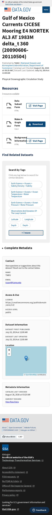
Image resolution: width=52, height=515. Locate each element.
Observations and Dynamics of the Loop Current (24, 212)
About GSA (7, 467)
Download (38, 124)
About (4, 427)
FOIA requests (9, 476)
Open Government (15, 427)
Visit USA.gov (9, 509)
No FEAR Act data (10, 481)
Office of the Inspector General (17, 485)
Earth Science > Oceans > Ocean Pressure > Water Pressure (24, 203)
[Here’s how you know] (26, 3)
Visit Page (38, 105)
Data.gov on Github (28, 430)
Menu (46, 9)
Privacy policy (9, 495)
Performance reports (12, 490)
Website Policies (30, 427)
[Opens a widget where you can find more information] (39, 510)
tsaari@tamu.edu (13, 282)
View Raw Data (12, 401)
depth (13, 225)
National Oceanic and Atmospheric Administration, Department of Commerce (22, 65)
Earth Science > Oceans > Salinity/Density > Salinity (21, 184)
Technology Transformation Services (21, 460)
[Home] (17, 9)
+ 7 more (26, 232)
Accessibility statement (13, 472)
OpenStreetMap (31, 374)
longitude (29, 219)
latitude (14, 219)
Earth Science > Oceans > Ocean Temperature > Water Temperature (24, 194)
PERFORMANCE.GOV (10, 430)
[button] (26, 358)
